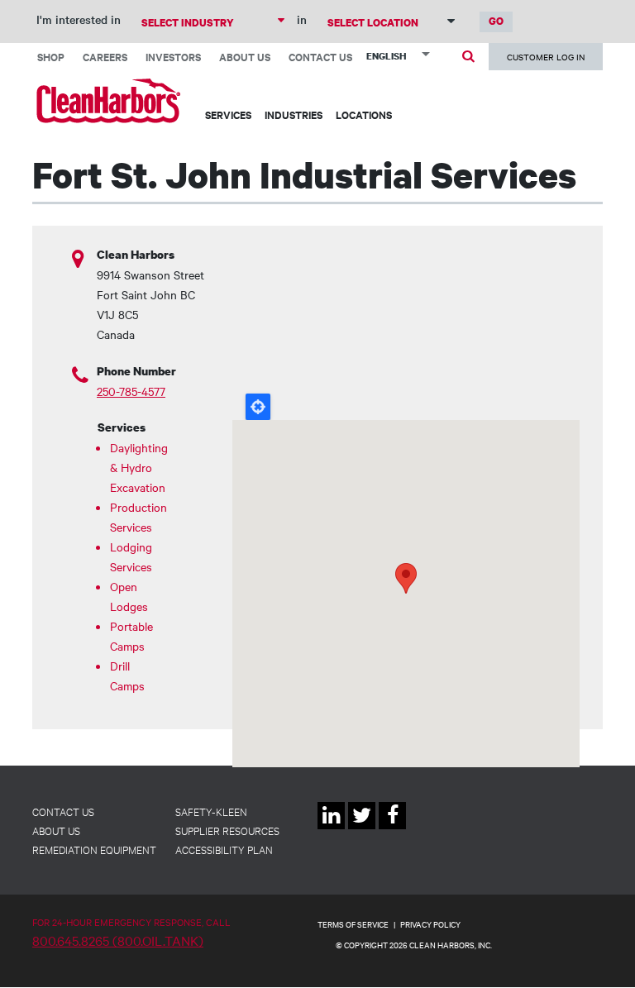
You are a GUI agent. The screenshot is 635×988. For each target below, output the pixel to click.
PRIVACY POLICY (430, 924)
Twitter (361, 828)
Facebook (392, 828)
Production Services (136, 517)
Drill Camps (127, 675)
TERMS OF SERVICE (353, 924)
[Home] (108, 100)
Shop (50, 56)
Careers (105, 56)
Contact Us (320, 56)
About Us (244, 56)
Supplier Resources (227, 830)
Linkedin (331, 828)
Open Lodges (129, 596)
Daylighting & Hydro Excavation (136, 467)
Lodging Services (131, 556)
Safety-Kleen (211, 811)
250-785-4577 (131, 391)
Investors (173, 56)
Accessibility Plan (224, 849)
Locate (258, 407)
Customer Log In (546, 56)
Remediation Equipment (94, 849)
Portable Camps (131, 636)
